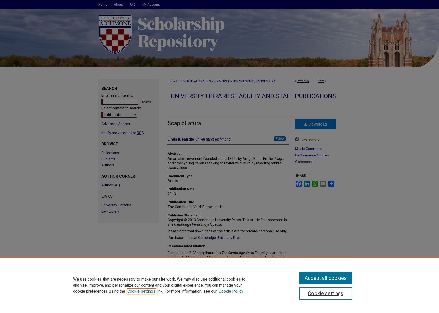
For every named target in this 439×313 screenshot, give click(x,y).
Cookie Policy (231, 291)
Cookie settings (141, 291)
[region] (219, 285)
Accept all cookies (326, 278)
